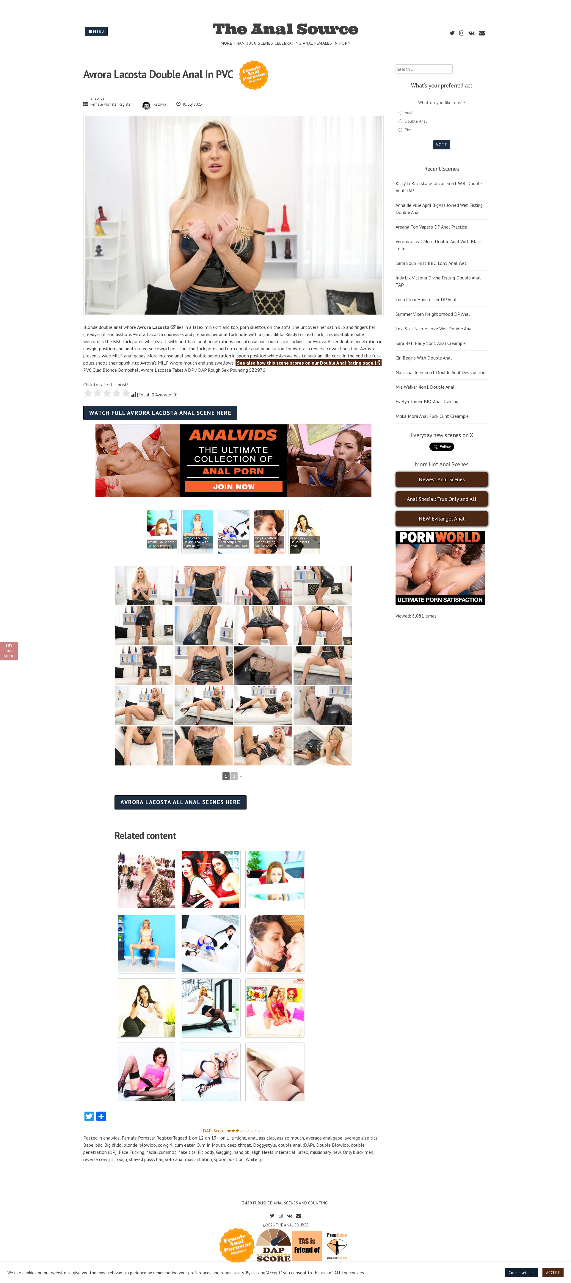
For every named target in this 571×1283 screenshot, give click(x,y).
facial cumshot (161, 1152)
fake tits (187, 1152)
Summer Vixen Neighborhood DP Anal (433, 314)
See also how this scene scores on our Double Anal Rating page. (306, 363)
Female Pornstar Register (111, 104)
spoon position (229, 1159)
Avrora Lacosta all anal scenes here (180, 802)
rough (121, 1159)
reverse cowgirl (98, 1159)
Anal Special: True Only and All (441, 499)
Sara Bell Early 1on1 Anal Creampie (431, 343)
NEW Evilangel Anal (442, 518)
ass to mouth (290, 1138)
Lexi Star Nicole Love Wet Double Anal (434, 329)
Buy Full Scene (10, 650)
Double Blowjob (332, 1145)
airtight (238, 1138)
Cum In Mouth (211, 1145)
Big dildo (113, 1145)
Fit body (206, 1152)
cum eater (184, 1145)
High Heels (262, 1152)
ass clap (267, 1138)
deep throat (239, 1145)
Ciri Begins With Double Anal (424, 358)
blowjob (147, 1145)
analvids (97, 98)
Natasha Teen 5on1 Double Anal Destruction (440, 372)
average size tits (360, 1138)
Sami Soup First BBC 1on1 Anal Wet (431, 263)
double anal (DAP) (296, 1145)
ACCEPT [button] (553, 1272)
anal (252, 1138)
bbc (98, 1145)
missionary (320, 1152)
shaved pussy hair (146, 1159)
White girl (255, 1159)
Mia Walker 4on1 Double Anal (425, 387)
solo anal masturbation (188, 1159)
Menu (98, 31)
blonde (130, 1145)
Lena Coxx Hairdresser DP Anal (426, 299)
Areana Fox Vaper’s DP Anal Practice (431, 227)
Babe (88, 1145)
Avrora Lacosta (153, 327)
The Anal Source (285, 28)
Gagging (224, 1152)
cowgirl (165, 1145)
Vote (441, 144)
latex (302, 1152)
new (337, 1152)
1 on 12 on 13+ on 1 (208, 1138)
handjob (242, 1152)
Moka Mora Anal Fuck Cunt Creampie (432, 416)
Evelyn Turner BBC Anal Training (427, 401)
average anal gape (324, 1138)
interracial (285, 1152)
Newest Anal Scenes (442, 479)
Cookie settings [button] (521, 1272)
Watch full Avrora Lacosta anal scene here (160, 412)
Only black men (358, 1152)
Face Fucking (131, 1152)
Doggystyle (264, 1145)
